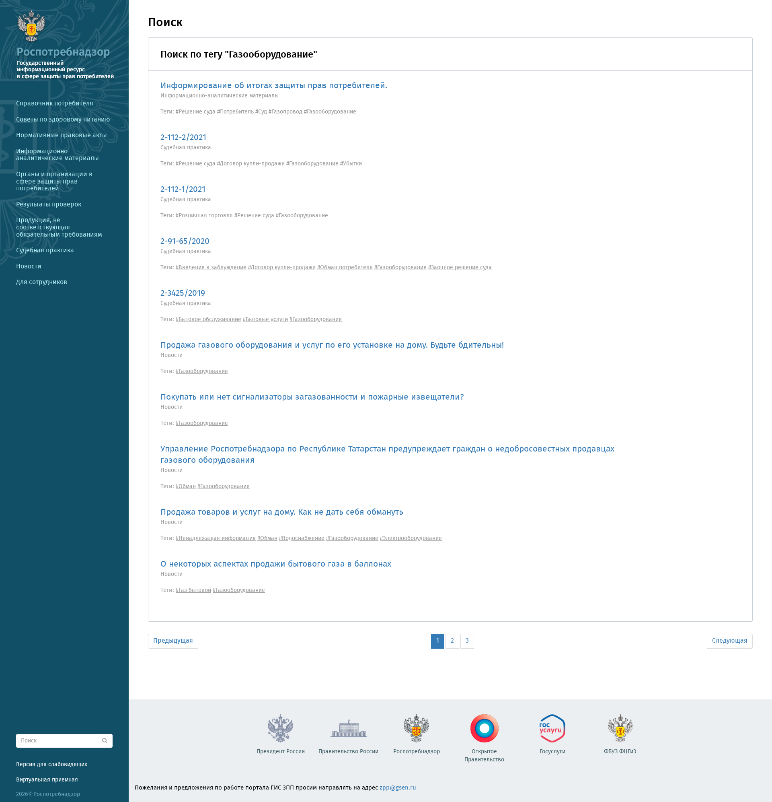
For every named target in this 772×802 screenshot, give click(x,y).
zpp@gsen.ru (398, 788)
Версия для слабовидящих (51, 764)
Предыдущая (173, 641)
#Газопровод (285, 111)
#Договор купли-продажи (251, 163)
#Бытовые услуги (265, 319)
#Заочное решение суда (460, 267)
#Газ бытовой (193, 590)
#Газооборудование (330, 111)
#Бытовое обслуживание (208, 319)
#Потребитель (235, 111)
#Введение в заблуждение (211, 267)
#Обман (186, 486)
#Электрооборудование (411, 538)
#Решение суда (196, 111)
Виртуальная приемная (47, 779)
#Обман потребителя (345, 267)
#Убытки (351, 163)
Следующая (729, 641)
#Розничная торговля (204, 215)
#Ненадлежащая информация (216, 538)
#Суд (261, 111)
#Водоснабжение (301, 538)
